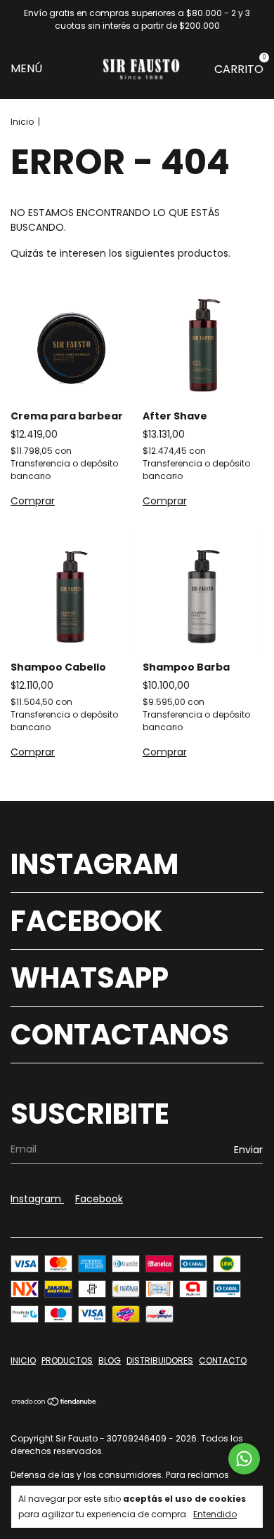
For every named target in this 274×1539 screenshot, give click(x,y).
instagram (37, 1199)
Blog (109, 1360)
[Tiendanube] (54, 1403)
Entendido (215, 1514)
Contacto (223, 1360)
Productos (67, 1360)
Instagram (94, 864)
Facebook (87, 921)
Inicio (22, 122)
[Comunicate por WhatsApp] (244, 1458)
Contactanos (120, 1034)
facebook (99, 1199)
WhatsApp (90, 977)
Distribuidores (159, 1360)
